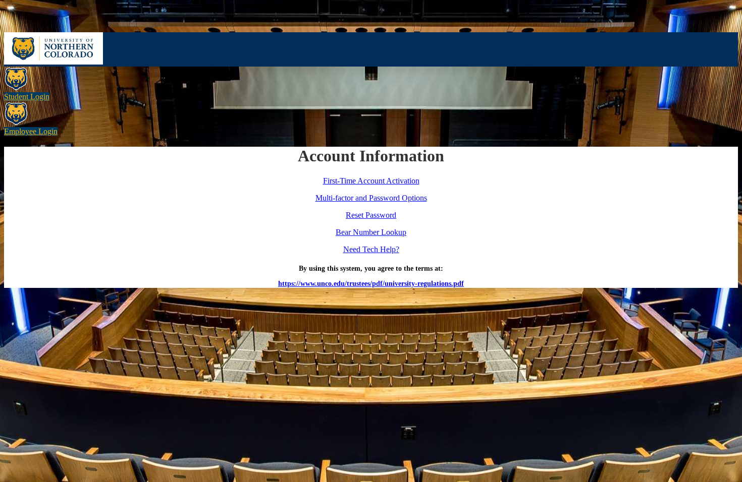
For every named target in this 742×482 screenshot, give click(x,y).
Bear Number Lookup (371, 232)
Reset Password (371, 215)
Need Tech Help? (371, 249)
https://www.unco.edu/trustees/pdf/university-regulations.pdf (371, 283)
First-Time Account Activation (371, 180)
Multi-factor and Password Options (371, 198)
